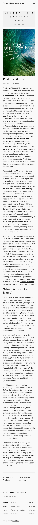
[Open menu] (34, 3)
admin (17, 83)
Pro (23, 25)
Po (19, 21)
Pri (19, 25)
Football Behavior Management (13, 3)
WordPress (15, 521)
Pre (15, 25)
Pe (15, 21)
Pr (22, 21)
